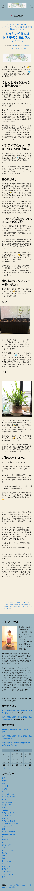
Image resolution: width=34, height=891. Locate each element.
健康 (3, 778)
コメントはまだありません (18, 48)
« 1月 (4, 768)
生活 (26, 27)
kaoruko (14, 45)
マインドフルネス (8, 850)
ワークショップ (7, 874)
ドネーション (6, 861)
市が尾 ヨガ (8, 606)
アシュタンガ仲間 (8, 831)
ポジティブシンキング (10, 823)
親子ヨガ (5, 869)
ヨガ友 (4, 799)
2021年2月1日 (25, 45)
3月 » (29, 768)
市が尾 (30, 27)
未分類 (4, 789)
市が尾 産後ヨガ (14, 604)
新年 (3, 877)
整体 (3, 783)
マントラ (5, 786)
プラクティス (6, 805)
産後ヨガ (12, 29)
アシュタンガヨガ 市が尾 (12, 602)
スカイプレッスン (8, 794)
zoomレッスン (11, 25)
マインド (5, 842)
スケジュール (20, 29)
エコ (3, 864)
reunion (5, 810)
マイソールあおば (18, 27)
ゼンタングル (6, 845)
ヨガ (3, 848)
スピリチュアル (7, 815)
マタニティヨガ (7, 818)
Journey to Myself (8, 834)
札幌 (3, 856)
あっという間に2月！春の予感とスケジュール (17, 37)
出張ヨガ (5, 839)
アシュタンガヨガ (22, 25)
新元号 (4, 781)
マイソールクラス (7, 27)
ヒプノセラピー (7, 826)
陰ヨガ (4, 807)
